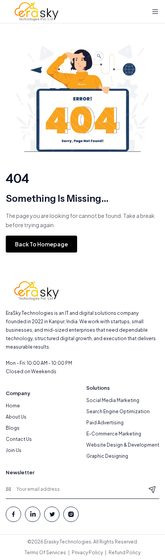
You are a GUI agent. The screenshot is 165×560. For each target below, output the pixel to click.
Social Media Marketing (112, 400)
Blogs (13, 428)
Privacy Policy (87, 552)
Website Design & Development (122, 445)
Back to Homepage (41, 244)
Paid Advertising (105, 422)
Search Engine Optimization (118, 411)
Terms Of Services (45, 552)
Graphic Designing (107, 456)
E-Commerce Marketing (113, 434)
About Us (16, 417)
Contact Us (19, 439)
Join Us (13, 450)
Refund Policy (124, 552)
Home (13, 406)
